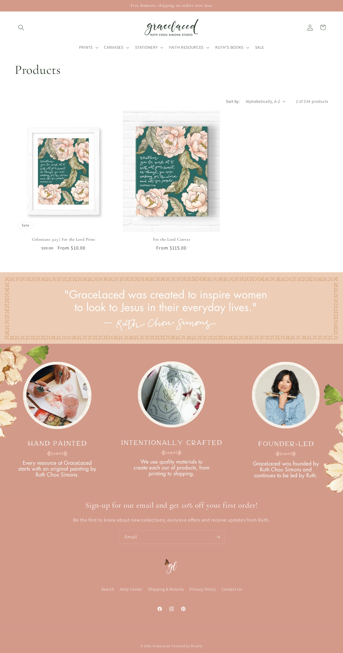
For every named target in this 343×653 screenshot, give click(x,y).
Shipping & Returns (166, 589)
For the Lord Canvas (171, 239)
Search (107, 589)
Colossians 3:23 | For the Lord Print (63, 239)
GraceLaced (161, 646)
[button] (21, 27)
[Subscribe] (217, 537)
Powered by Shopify (187, 646)
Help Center (131, 589)
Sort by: (233, 101)
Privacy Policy (202, 589)
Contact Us (232, 589)
